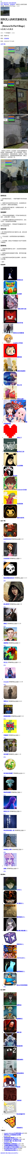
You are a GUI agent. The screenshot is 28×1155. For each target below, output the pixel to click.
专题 (10, 2)
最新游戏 (6, 4)
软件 (7, 2)
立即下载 (3, 44)
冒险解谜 (12, 4)
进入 (5, 541)
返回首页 (3, 1153)
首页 (2, 2)
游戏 (4, 2)
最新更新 (13, 2)
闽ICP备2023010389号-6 (12, 1153)
